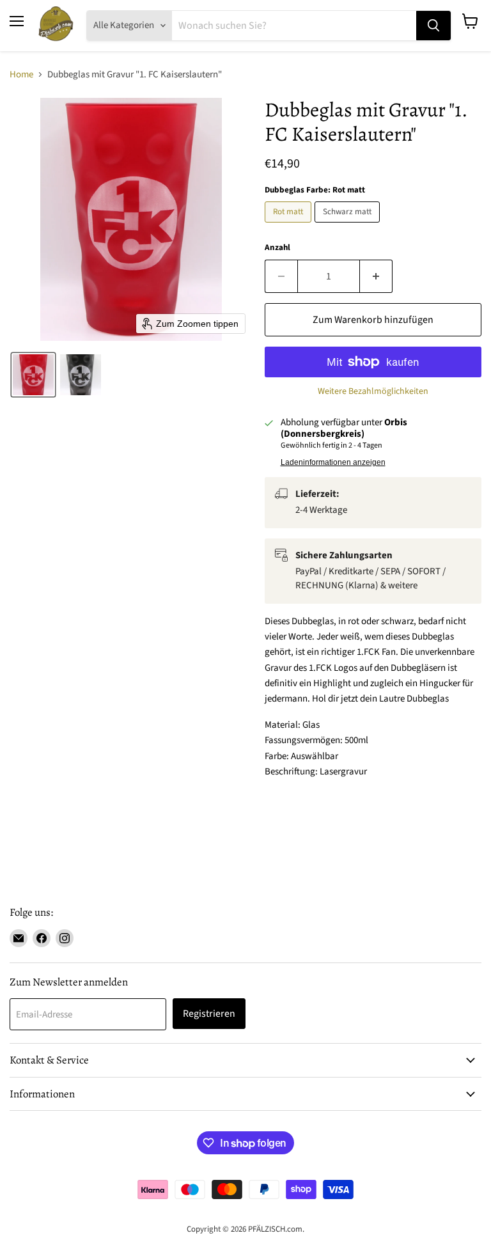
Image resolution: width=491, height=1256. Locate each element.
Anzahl (277, 248)
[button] (33, 374)
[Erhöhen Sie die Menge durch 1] (376, 276)
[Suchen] (433, 25)
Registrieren (209, 1014)
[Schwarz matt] (349, 226)
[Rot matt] (290, 226)
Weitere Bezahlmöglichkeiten (373, 391)
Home (21, 74)
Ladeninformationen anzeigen (333, 462)
